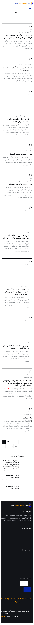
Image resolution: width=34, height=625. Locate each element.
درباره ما (28, 539)
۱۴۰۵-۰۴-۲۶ (4, 470)
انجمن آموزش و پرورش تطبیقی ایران (24, 555)
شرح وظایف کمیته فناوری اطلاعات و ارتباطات (18, 120)
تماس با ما (28, 543)
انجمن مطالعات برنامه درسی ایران (24, 561)
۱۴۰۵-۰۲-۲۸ (4, 480)
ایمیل (29, 583)
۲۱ (15, 446)
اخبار (29, 536)
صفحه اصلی (27, 532)
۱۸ (7, 442)
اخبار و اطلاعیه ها (23, 286)
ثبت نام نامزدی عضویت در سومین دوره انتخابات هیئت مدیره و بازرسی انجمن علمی (17, 383)
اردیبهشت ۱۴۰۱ (28, 210)
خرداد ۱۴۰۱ (29, 29)
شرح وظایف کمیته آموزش (20, 184)
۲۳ (7, 446)
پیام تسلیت (27, 418)
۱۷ (12, 442)
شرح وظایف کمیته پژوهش (20, 154)
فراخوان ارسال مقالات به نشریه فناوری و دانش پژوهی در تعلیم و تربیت (16, 291)
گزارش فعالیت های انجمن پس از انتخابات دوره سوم (16, 346)
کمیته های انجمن (23, 32)
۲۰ (20, 446)
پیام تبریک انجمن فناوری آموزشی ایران (12, 476)
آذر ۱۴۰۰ (30, 412)
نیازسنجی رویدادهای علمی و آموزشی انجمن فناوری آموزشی (15, 236)
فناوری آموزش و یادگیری (23, 571)
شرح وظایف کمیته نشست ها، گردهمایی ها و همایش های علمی (18, 36)
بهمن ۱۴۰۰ (29, 374)
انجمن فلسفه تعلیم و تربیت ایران (25, 567)
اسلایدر (29, 32)
